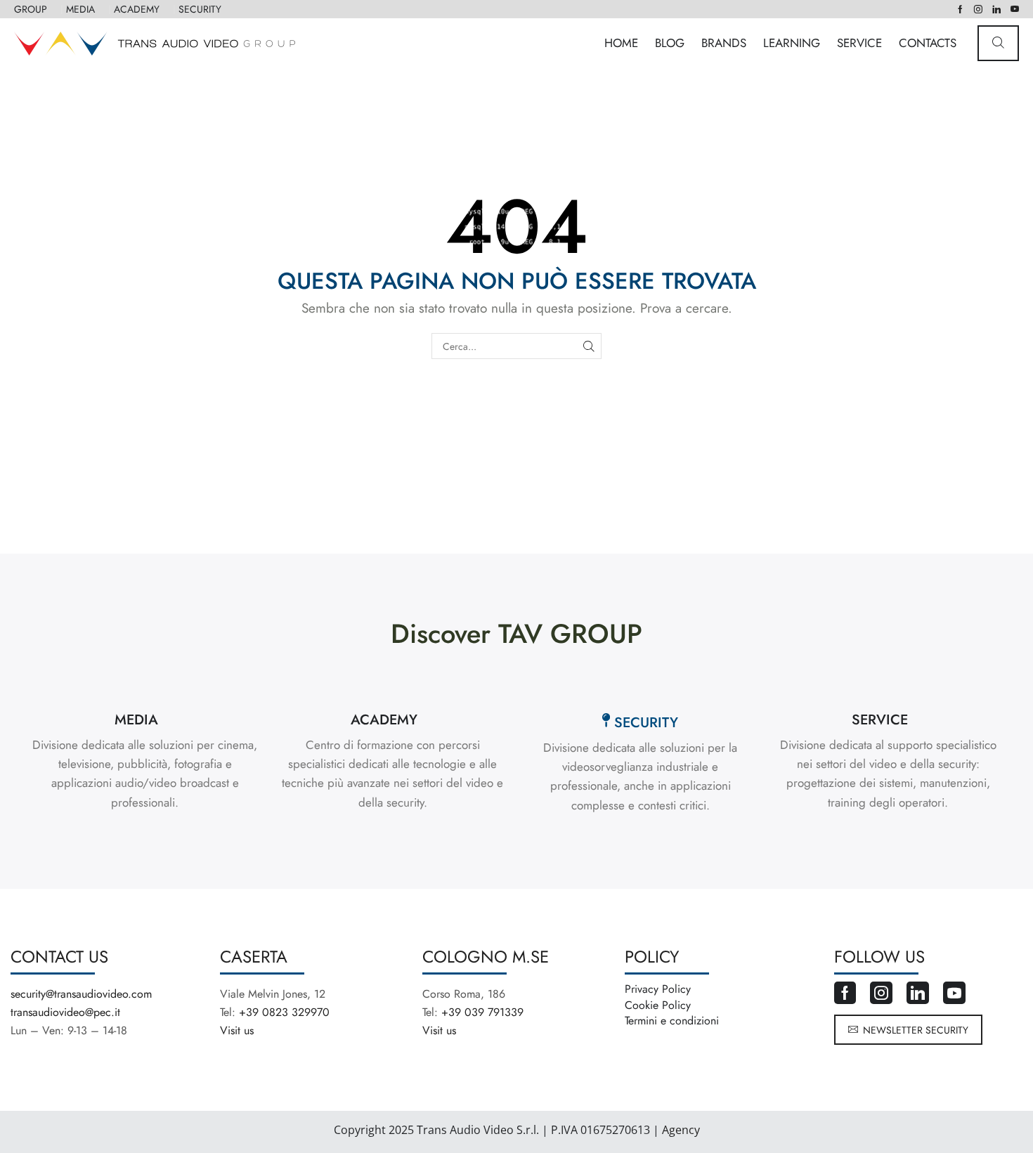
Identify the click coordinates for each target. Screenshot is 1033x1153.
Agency (679, 1130)
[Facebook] (960, 9)
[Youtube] (1015, 9)
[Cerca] (589, 346)
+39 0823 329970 (284, 1012)
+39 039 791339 (482, 1012)
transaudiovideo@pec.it (65, 1012)
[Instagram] (978, 9)
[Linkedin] (996, 9)
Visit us (237, 1030)
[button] (998, 43)
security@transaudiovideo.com (81, 994)
